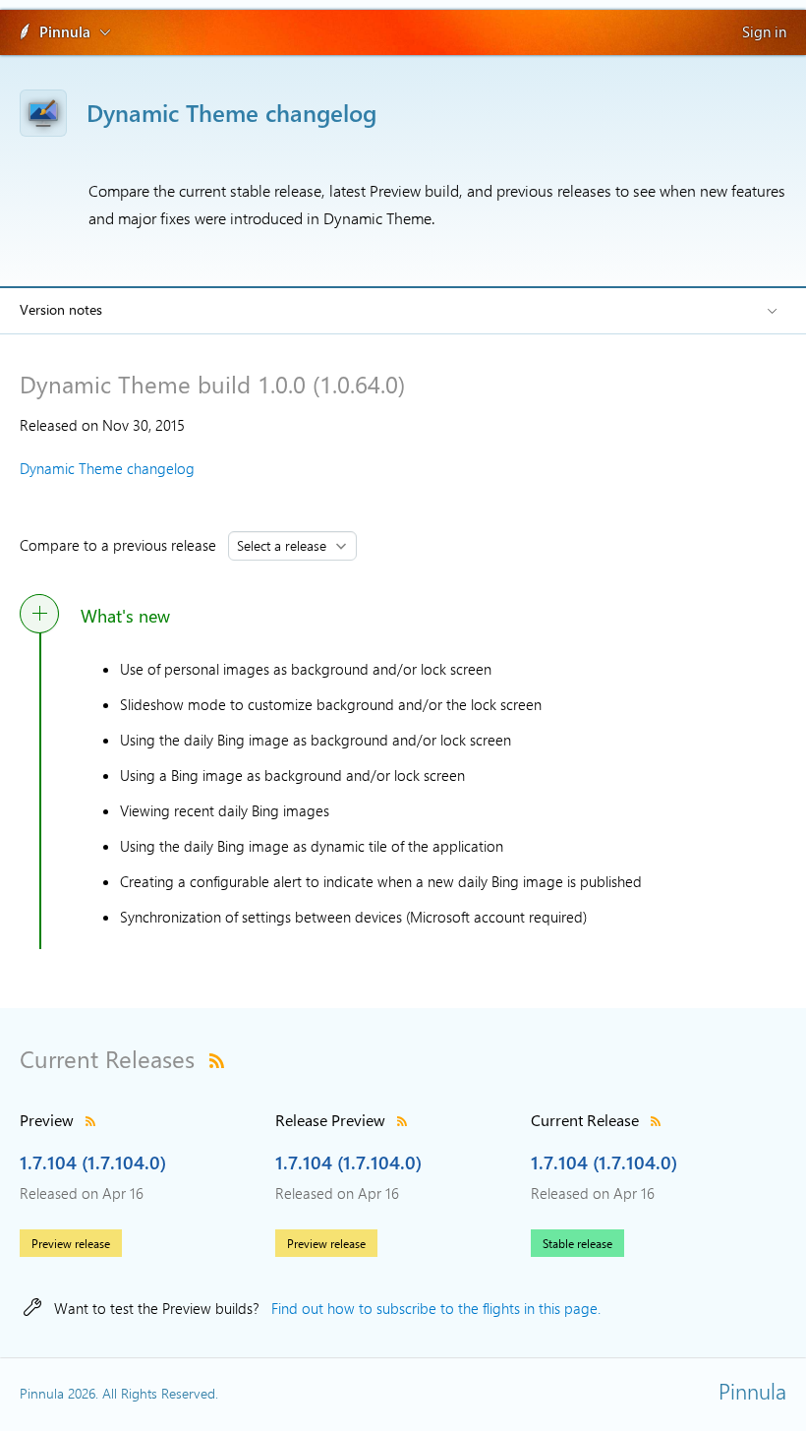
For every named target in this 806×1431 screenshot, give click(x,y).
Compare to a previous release (122, 545)
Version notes (61, 309)
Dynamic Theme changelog (107, 468)
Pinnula (64, 31)
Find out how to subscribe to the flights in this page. (436, 1308)
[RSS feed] (216, 1058)
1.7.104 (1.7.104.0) (93, 1161)
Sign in (764, 31)
